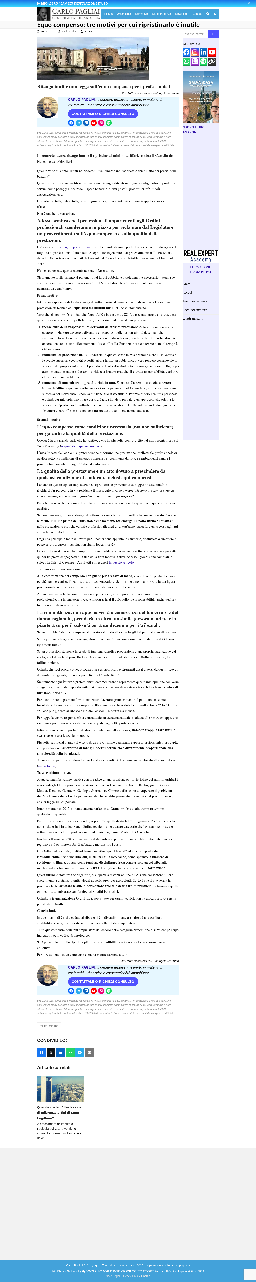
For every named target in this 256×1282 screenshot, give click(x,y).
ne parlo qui (46, 765)
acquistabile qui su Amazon (80, 445)
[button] (249, 3)
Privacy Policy (130, 1276)
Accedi (187, 292)
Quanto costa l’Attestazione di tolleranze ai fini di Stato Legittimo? (59, 1112)
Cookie (145, 1276)
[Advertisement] (201, 192)
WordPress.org (193, 318)
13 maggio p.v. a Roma (73, 247)
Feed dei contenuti (195, 301)
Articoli (89, 31)
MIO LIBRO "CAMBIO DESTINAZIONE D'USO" (75, 3)
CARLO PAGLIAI (81, 99)
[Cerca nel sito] (213, 34)
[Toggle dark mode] (215, 14)
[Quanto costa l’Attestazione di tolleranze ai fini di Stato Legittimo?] (60, 1088)
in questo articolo (121, 562)
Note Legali (113, 1276)
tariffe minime (49, 1026)
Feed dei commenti (196, 310)
